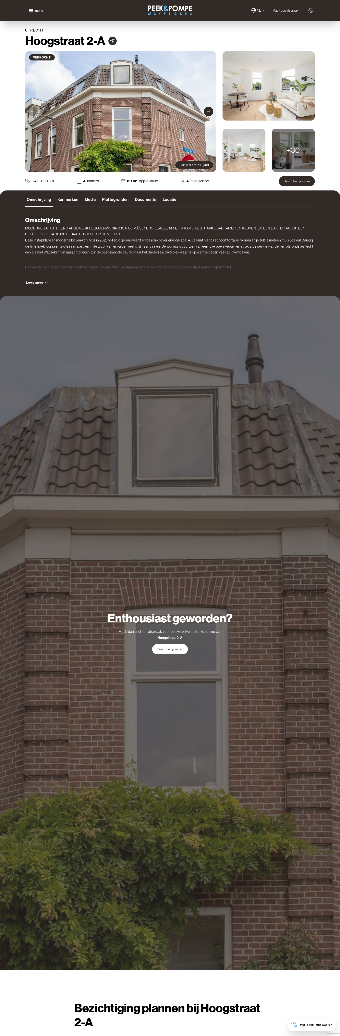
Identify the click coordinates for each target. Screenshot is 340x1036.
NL (259, 10)
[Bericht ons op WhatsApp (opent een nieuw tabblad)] (311, 10)
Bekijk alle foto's (194, 165)
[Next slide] (208, 111)
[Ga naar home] (170, 10)
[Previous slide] (33, 111)
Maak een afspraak (285, 10)
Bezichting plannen (297, 181)
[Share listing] (112, 41)
